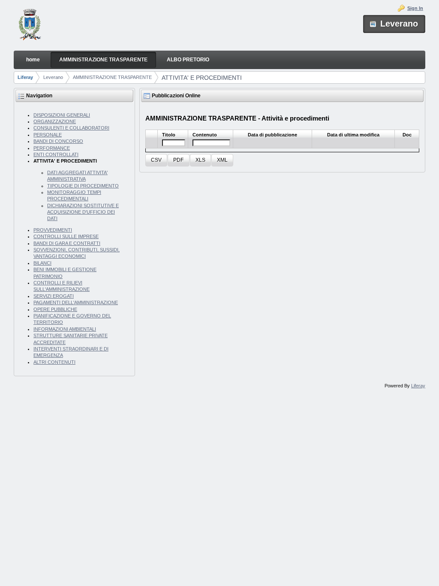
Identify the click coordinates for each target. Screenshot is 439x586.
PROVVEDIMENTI (52, 230)
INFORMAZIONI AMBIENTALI (64, 329)
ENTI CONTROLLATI (55, 154)
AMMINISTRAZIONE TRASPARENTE (112, 77)
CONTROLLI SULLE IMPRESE (66, 236)
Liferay (25, 77)
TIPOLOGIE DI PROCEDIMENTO (83, 185)
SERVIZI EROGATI (53, 296)
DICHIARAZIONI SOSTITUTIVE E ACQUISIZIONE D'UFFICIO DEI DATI (83, 212)
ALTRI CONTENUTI (54, 362)
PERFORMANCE (51, 148)
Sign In (415, 8)
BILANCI (42, 263)
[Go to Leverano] (30, 25)
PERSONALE (47, 134)
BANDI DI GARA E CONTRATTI (66, 243)
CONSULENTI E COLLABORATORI (71, 127)
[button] (156, 160)
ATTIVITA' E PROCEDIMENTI (202, 77)
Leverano (53, 77)
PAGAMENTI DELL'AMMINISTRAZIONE (75, 302)
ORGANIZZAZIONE (54, 121)
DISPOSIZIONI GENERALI (61, 115)
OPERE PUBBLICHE (55, 309)
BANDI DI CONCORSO (58, 141)
